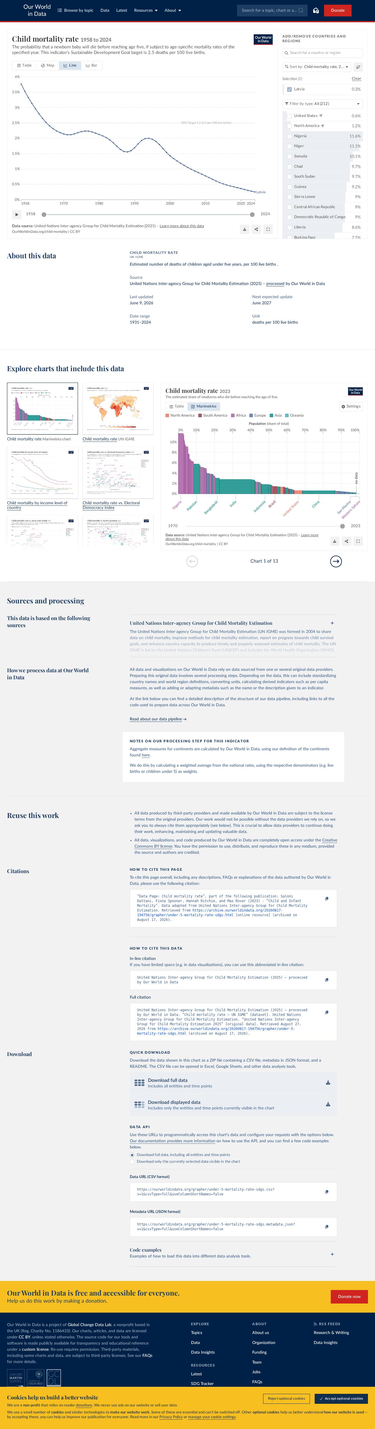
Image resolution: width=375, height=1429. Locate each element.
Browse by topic (78, 11)
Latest (121, 11)
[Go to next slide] (336, 561)
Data (104, 11)
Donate (338, 11)
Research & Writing (331, 1333)
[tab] (24, 66)
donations (84, 1405)
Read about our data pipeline (156, 719)
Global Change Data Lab (89, 1325)
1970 (173, 526)
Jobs (256, 1372)
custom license (35, 1349)
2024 (265, 214)
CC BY (75, 231)
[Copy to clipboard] (320, 899)
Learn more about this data (182, 226)
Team (257, 1362)
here (146, 755)
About (170, 11)
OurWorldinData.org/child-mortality (39, 231)
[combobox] (272, 10)
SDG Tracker (202, 1384)
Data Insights (203, 1352)
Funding (259, 1352)
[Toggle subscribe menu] (316, 10)
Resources (143, 11)
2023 (355, 526)
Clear (356, 79)
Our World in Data (37, 10)
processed (275, 284)
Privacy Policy (171, 1417)
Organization (263, 1343)
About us (260, 1333)
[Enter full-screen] (268, 229)
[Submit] (300, 10)
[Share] (256, 229)
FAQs (147, 1356)
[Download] (244, 229)
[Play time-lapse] (16, 214)
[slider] (44, 214)
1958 (30, 214)
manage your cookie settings (212, 1417)
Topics (196, 1333)
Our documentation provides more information (172, 1141)
